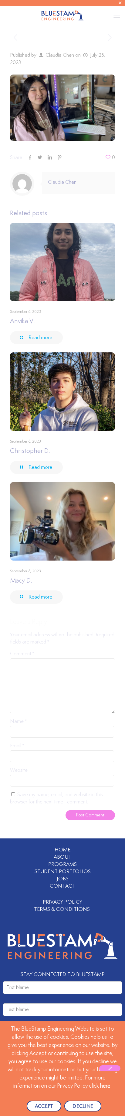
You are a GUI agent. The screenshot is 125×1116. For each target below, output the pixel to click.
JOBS (63, 879)
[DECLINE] (109, 1068)
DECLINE (83, 1106)
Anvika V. (22, 321)
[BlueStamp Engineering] (62, 15)
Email (17, 746)
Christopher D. (30, 451)
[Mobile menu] (117, 15)
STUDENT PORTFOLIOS (63, 871)
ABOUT (62, 857)
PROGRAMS (62, 864)
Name (18, 721)
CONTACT (62, 886)
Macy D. (21, 580)
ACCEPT (44, 1106)
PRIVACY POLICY (62, 902)
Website (19, 770)
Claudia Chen (60, 55)
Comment (22, 654)
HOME (62, 850)
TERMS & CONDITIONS (62, 909)
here (105, 1086)
